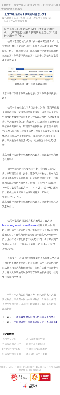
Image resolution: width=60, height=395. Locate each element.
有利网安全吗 (9, 339)
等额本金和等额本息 (36, 349)
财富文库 (19, 5)
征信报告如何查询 (11, 354)
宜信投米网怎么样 (11, 344)
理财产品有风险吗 (35, 344)
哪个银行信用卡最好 (36, 354)
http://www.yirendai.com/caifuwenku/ (20, 225)
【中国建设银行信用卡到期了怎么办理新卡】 (35, 322)
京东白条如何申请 (35, 339)
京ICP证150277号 (8, 367)
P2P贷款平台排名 (11, 349)
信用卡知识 (33, 5)
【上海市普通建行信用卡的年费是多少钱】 (34, 317)
